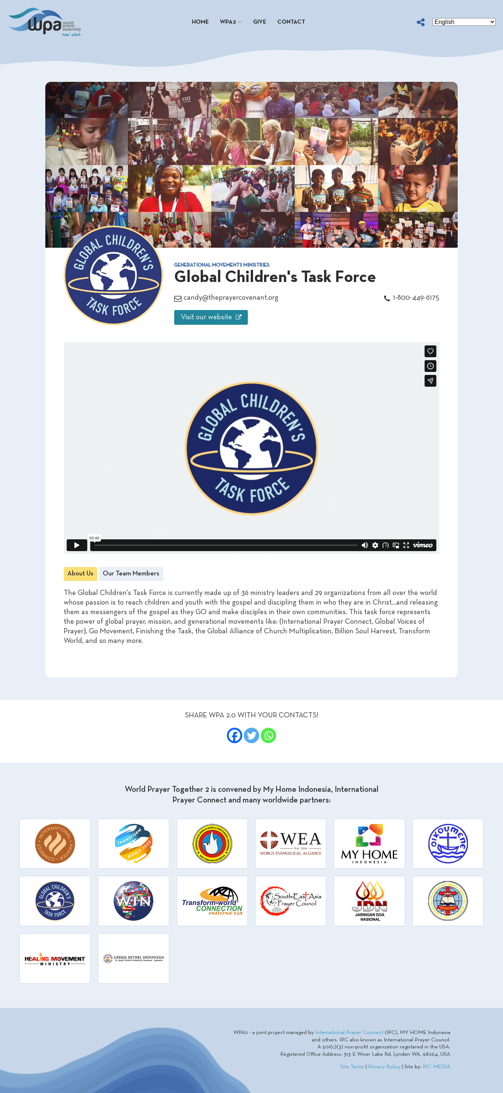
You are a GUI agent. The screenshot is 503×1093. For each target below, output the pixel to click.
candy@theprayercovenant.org (231, 298)
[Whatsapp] (268, 735)
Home (200, 22)
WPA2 (228, 22)
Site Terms (352, 1066)
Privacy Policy (384, 1066)
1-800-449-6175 (416, 298)
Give (259, 22)
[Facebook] (234, 735)
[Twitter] (251, 735)
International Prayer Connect (349, 1032)
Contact (291, 22)
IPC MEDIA (436, 1066)
